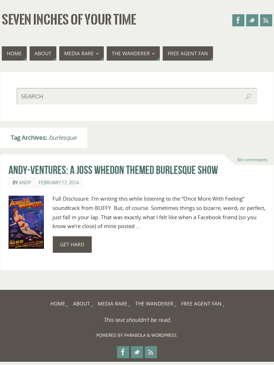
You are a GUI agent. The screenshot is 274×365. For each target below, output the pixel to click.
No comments (252, 159)
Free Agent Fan (201, 303)
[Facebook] (238, 20)
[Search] (248, 96)
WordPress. (164, 335)
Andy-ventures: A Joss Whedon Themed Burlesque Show (113, 170)
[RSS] (266, 20)
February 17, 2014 (59, 182)
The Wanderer (154, 303)
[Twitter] (252, 20)
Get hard (72, 244)
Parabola (135, 335)
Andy (25, 182)
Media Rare (112, 303)
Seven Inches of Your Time (69, 20)
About (81, 303)
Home (57, 303)
